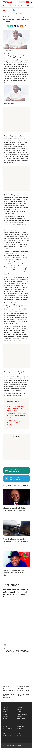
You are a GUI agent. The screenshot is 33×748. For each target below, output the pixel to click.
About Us (6, 686)
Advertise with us (23, 686)
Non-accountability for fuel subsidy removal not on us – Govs (14, 572)
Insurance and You (22, 718)
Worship (19, 739)
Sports (5, 739)
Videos (19, 733)
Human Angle (20, 716)
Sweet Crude (20, 725)
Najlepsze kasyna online (8, 695)
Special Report (7, 737)
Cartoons (19, 730)
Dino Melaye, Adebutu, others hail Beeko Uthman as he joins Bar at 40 (16, 416)
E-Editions (16, 6)
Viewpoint (20, 735)
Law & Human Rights (8, 728)
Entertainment (21, 706)
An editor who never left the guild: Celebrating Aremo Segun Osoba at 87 (16, 408)
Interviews (6, 725)
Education (6, 718)
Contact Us (7, 688)
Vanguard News (7, 2)
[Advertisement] (16, 120)
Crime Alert (6, 713)
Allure (5, 706)
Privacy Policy (21, 688)
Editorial (5, 714)
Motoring (5, 732)
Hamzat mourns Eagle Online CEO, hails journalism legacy (14, 509)
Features (19, 709)
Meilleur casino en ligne (23, 691)
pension (19, 720)
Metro (29, 6)
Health (19, 713)
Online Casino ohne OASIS (9, 691)
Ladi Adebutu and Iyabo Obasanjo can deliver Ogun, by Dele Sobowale (16, 423)
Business (5, 709)
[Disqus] (16, 622)
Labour (5, 726)
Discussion (6, 716)
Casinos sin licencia (6, 698)
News (10, 6)
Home (5, 6)
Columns (5, 711)
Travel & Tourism (21, 732)
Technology (20, 726)
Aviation (5, 707)
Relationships (7, 735)
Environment (20, 707)
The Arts (19, 728)
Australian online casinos (23, 695)
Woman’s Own (21, 737)
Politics (23, 6)
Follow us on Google (19, 10)
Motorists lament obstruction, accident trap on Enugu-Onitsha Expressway (15, 541)
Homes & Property (22, 714)
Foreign (19, 711)
